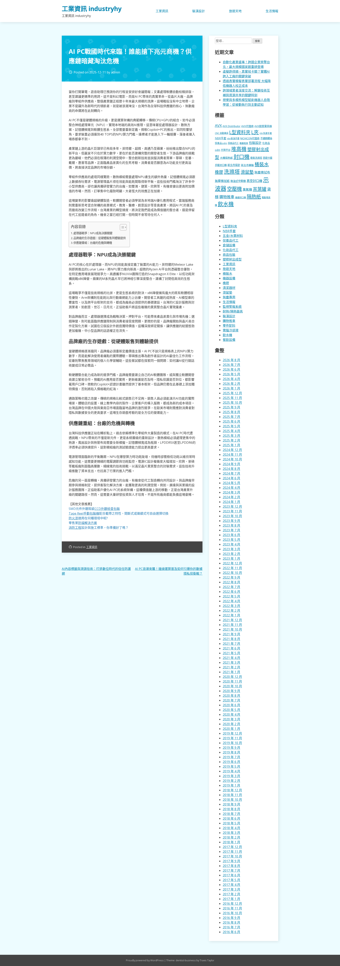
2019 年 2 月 (231, 781)
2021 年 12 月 (232, 620)
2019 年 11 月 (232, 738)
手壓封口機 (221, 165)
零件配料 (229, 325)
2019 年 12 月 (232, 733)
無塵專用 (229, 297)
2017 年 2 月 (231, 894)
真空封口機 (254, 181)
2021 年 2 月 (231, 667)
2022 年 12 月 (232, 563)
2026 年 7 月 (231, 365)
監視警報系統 (232, 306)
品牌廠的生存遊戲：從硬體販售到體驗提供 (99, 238)
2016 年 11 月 (232, 908)
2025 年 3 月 (231, 435)
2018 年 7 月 (231, 814)
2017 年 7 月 (231, 870)
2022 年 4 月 (231, 601)
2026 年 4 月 (231, 379)
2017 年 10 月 (232, 856)
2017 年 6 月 (231, 875)
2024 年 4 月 (231, 487)
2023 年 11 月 (232, 511)
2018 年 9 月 (231, 804)
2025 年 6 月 (231, 421)
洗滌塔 (232, 171)
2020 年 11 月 (232, 681)
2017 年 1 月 (231, 899)
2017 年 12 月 (232, 847)
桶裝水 (262, 164)
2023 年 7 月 (231, 530)
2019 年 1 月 (231, 785)
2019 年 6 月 (231, 762)
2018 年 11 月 (232, 795)
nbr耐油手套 (233, 138)
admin (115, 72)
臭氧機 (247, 189)
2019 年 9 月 (231, 747)
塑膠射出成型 (232, 259)
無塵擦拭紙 (222, 181)
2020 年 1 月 (231, 729)
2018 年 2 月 (231, 837)
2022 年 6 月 (231, 591)
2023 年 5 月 (231, 539)
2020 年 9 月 (231, 691)
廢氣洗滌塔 (256, 158)
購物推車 (226, 197)
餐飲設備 (229, 340)
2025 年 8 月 (231, 412)
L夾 (255, 132)
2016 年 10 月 (232, 913)
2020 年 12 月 (232, 677)
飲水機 (226, 204)
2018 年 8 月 (231, 809)
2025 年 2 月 (231, 440)
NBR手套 (220, 138)
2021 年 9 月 (231, 634)
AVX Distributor (231, 126)
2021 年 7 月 (231, 643)
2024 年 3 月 (231, 492)
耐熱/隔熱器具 (233, 311)
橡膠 (219, 172)
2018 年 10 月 (232, 799)
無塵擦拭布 (262, 172)
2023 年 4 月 (231, 544)
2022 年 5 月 (231, 596)
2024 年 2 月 (231, 497)
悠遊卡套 (267, 158)
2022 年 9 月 (231, 577)
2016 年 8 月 (231, 922)
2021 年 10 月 (232, 629)
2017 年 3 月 (231, 889)
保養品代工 (233, 143)
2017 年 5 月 (231, 880)
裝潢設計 (198, 11)
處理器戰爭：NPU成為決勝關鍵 (92, 233)
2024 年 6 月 (231, 478)
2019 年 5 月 (231, 766)
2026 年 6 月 (231, 369)
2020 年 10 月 (232, 686)
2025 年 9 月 (231, 407)
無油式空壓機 (238, 181)
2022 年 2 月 (231, 610)
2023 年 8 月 (231, 525)
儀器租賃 (243, 143)
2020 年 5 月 (231, 710)
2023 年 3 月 (231, 549)
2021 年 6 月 (231, 648)
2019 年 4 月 (231, 771)
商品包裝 (229, 254)
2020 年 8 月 (231, 695)
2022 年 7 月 (231, 587)
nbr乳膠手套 (266, 133)
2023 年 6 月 (231, 535)
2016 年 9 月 (231, 918)
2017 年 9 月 (231, 861)
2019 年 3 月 (231, 776)
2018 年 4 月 (231, 828)
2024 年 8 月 (231, 469)
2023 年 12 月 (232, 506)
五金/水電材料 (233, 236)
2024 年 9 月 (231, 464)
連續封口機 (240, 197)
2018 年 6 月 (231, 818)
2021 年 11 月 (232, 625)
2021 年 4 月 (231, 658)
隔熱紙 (254, 196)
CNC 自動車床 (221, 133)
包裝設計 (255, 143)
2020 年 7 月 (231, 700)
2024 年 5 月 (231, 483)
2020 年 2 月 (231, 724)
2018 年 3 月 (231, 833)
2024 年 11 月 (232, 454)
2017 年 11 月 (232, 851)
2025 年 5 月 (231, 426)
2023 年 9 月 (231, 521)
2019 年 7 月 (231, 757)
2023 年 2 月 (231, 554)
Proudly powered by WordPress (145, 960)
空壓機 (234, 188)
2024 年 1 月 (231, 502)
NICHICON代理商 (250, 138)
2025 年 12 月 (232, 393)
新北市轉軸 (247, 165)
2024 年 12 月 (232, 450)
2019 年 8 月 (231, 752)
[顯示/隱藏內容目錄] (121, 227)
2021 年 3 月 (231, 662)
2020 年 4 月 (231, 714)
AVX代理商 (247, 126)
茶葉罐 (259, 189)
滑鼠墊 (247, 172)
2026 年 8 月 (231, 360)
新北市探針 (233, 165)
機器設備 (229, 278)
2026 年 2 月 (231, 383)
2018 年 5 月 (231, 823)
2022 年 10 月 (232, 573)
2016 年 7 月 (231, 927)
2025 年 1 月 (231, 445)
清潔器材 (229, 288)
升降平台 (225, 150)
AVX (218, 125)
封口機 (241, 156)
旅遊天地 (235, 11)
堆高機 (239, 149)
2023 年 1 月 (231, 558)
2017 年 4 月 (231, 884)
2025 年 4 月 (231, 431)
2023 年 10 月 (232, 516)
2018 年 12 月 (232, 790)
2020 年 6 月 (231, 705)
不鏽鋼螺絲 (266, 138)
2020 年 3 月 (231, 719)
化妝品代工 (230, 250)
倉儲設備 (229, 245)
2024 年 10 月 (232, 459)
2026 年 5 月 (231, 374)
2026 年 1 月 (231, 388)
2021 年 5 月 (231, 653)
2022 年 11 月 (232, 568)
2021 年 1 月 (231, 672)
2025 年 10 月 (232, 402)
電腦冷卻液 (230, 330)
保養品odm (221, 143)
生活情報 (272, 11)
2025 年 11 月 (232, 398)
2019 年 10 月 (232, 743)
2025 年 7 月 (231, 417)
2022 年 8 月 (231, 582)
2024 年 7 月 (231, 473)
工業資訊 (162, 11)
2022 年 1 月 (231, 615)
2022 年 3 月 (231, 606)
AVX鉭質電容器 (263, 126)
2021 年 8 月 (231, 639)
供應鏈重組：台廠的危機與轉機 (92, 243)
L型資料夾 (239, 132)
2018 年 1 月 (231, 842)
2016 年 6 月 (231, 932)
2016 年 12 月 (232, 903)
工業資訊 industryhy (92, 8)
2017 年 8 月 (231, 866)
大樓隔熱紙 (226, 158)
